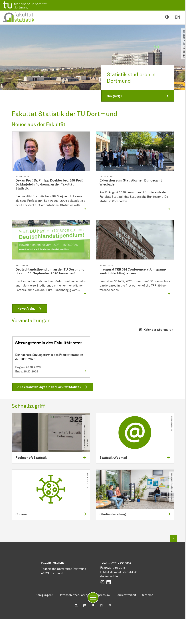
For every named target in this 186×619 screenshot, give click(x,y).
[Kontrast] (167, 17)
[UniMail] (110, 606)
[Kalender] (84, 606)
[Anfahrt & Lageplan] (93, 606)
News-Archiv (26, 308)
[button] (137, 96)
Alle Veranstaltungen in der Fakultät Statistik (49, 387)
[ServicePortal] (101, 606)
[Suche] (76, 606)
